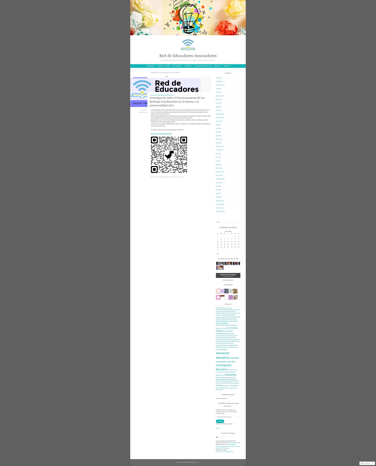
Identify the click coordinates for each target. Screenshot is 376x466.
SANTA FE (229, 383)
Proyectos (234, 379)
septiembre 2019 (220, 211)
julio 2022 (218, 124)
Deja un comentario (178, 177)
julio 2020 (218, 186)
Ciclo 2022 (218, 315)
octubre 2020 (219, 175)
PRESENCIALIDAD (220, 379)
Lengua (229, 369)
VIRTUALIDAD (219, 389)
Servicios (227, 65)
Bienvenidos (151, 65)
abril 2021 (218, 161)
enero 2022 (219, 142)
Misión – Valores (164, 65)
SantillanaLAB (235, 383)
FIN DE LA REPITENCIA (229, 341)
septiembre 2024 (220, 85)
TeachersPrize (226, 385)
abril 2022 (218, 132)
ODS (223, 375)
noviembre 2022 (220, 117)
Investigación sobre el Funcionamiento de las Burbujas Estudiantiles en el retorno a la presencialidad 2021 (177, 101)
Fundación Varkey (232, 345)
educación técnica (223, 337)
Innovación (234, 358)
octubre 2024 (219, 81)
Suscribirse (220, 421)
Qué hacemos (177, 65)
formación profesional (228, 343)
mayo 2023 (218, 106)
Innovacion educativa (166, 95)
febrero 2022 (219, 139)
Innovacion (223, 349)
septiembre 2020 (220, 179)
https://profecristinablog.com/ (225, 451)
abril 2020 (218, 193)
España (238, 339)
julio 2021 (218, 153)
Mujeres (225, 372)
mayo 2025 (218, 77)
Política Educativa (231, 377)
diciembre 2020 (220, 171)
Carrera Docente (234, 313)
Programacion (228, 379)
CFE (239, 313)
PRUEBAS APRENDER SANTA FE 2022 (224, 381)
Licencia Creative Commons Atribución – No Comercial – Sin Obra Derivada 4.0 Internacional (228, 446)
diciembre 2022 (220, 114)
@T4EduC (227, 309)
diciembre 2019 (220, 200)
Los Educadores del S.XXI (202, 65)
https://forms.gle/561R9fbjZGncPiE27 (161, 133)
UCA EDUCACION (224, 388)
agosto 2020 (219, 182)
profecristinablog (142, 112)
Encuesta (226, 339)
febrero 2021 (219, 168)
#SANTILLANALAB (220, 309)
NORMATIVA (219, 375)
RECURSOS (217, 65)
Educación (226, 333)
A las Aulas (154, 95)
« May (217, 254)
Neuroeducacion (231, 372)
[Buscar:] (228, 222)
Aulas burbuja (225, 311)
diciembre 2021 (220, 146)
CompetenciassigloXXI (221, 317)
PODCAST (218, 377)
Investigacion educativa (225, 361)
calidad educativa (225, 313)
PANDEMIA (230, 375)
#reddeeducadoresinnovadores (224, 308)
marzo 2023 (219, 110)
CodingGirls (232, 315)
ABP (231, 309)
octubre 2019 (219, 208)
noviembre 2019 (220, 204)
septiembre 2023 (220, 95)
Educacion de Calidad (221, 328)
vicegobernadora (233, 388)
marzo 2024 (219, 92)
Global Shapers (219, 347)
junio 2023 (218, 103)
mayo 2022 (218, 128)
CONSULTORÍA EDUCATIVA (233, 317)
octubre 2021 (219, 150)
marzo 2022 (219, 135)
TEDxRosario (234, 386)
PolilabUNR (223, 377)
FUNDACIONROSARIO (221, 345)
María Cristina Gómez (233, 442)
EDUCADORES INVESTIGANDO (164, 177)
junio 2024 (218, 88)
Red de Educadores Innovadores (188, 56)
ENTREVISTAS (233, 339)
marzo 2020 (219, 197)
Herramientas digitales (229, 347)
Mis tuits (218, 428)
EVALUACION (219, 341)
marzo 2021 (219, 164)
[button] (220, 264)
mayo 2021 (218, 157)
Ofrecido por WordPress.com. (188, 462)
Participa (188, 65)
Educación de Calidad (227, 335)
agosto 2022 (219, 121)
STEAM (219, 385)
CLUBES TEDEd (224, 315)
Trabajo (218, 388)
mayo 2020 (218, 189)
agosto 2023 (219, 99)
